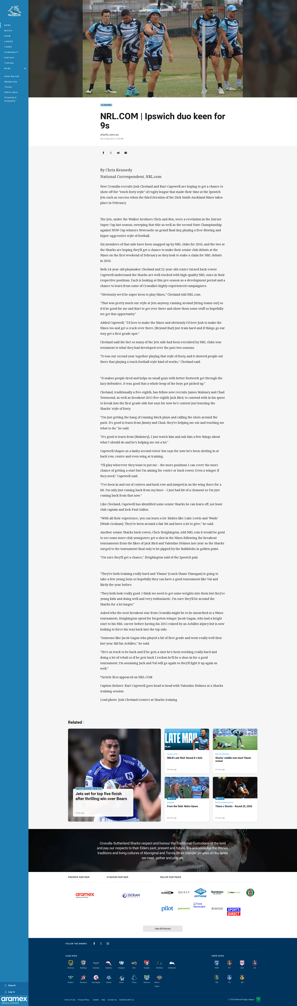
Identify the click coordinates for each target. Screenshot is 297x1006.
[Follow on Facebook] (94, 943)
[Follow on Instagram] (108, 943)
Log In (11, 991)
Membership (10, 81)
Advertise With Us (126, 999)
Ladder (8, 41)
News (7, 25)
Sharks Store (11, 92)
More (7, 68)
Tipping (9, 63)
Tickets (8, 86)
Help (103, 999)
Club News (106, 105)
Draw (7, 36)
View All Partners (163, 928)
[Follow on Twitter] (101, 943)
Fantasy (9, 57)
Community (11, 52)
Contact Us (112, 999)
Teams (8, 47)
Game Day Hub (11, 76)
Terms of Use (69, 999)
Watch (8, 30)
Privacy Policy (83, 999)
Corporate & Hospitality (10, 99)
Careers (96, 999)
